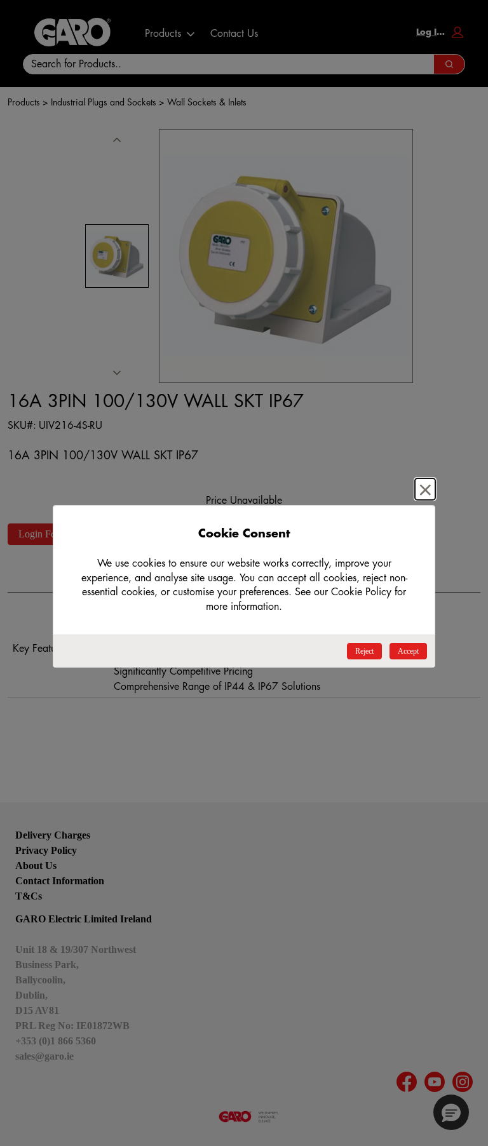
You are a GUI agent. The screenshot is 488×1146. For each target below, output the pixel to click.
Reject (364, 651)
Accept (408, 651)
